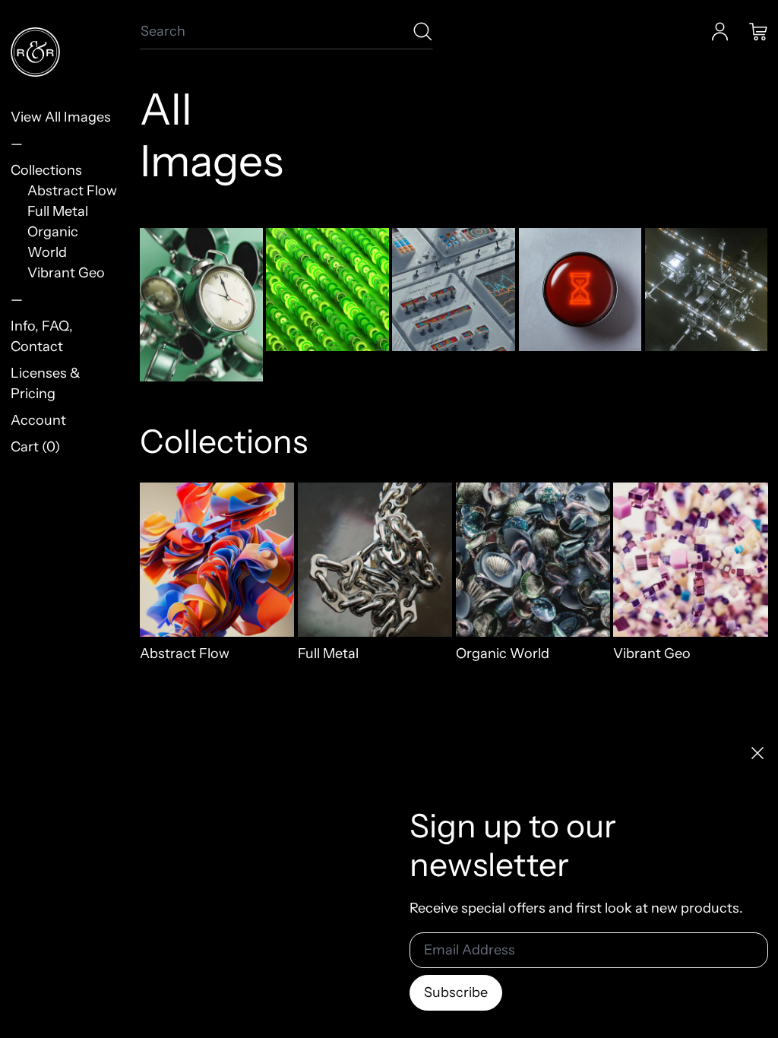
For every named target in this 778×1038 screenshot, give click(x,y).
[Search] (423, 31)
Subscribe (456, 992)
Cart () (35, 446)
